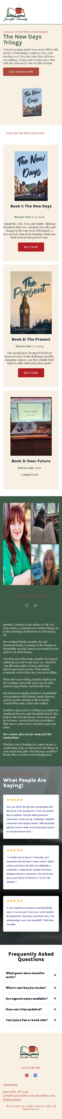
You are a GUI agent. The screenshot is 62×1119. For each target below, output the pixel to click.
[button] (57, 12)
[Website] (35, 605)
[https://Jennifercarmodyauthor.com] (37, 1051)
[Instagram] (26, 605)
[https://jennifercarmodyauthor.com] (15, 12)
